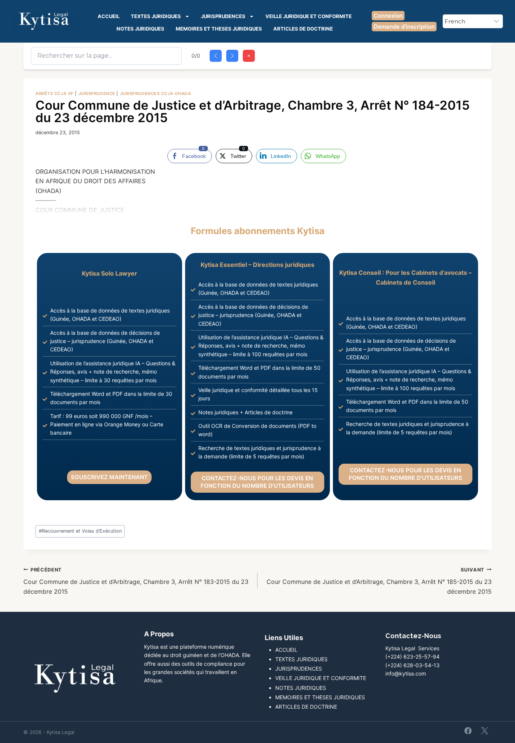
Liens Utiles (284, 638)
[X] (484, 730)
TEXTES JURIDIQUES (156, 16)
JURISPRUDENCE (96, 93)
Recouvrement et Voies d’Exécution (80, 531)
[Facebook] (468, 730)
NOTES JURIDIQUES (140, 29)
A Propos (159, 634)
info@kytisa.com (405, 673)
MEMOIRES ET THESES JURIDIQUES (219, 29)
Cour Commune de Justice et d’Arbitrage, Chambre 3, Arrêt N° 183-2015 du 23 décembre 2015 (135, 581)
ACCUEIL (109, 16)
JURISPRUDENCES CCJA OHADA (155, 93)
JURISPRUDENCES (223, 16)
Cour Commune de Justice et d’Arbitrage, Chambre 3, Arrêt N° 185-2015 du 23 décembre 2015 (379, 581)
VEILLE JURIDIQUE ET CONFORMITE (308, 16)
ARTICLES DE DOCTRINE (303, 29)
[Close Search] (249, 56)
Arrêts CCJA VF (54, 93)
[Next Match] (232, 56)
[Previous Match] (216, 56)
